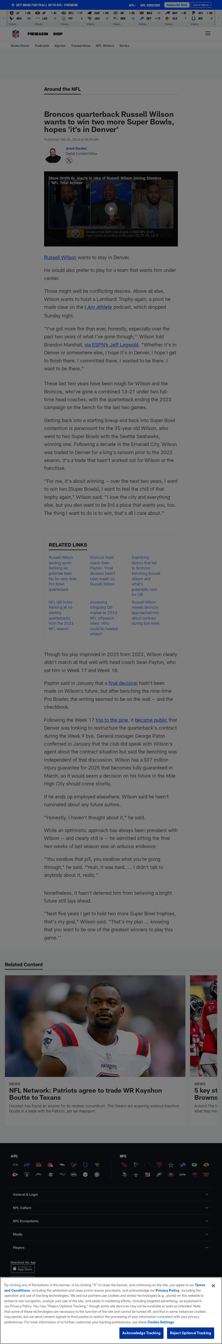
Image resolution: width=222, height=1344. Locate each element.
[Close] (213, 1286)
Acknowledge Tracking (141, 1333)
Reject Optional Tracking (190, 1333)
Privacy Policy (167, 1290)
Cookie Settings (161, 1322)
